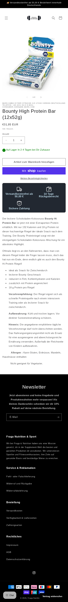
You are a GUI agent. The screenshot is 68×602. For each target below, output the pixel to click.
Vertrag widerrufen (52, 596)
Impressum (12, 545)
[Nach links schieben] (27, 97)
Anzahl (5, 134)
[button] (6, 18)
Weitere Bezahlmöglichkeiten (34, 178)
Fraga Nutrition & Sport (38, 598)
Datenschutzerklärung (18, 559)
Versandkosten (14, 510)
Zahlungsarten (14, 525)
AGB (8, 552)
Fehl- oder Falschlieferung (20, 476)
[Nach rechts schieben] (40, 97)
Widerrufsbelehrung (17, 490)
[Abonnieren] (58, 417)
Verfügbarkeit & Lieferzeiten (21, 518)
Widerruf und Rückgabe (19, 483)
